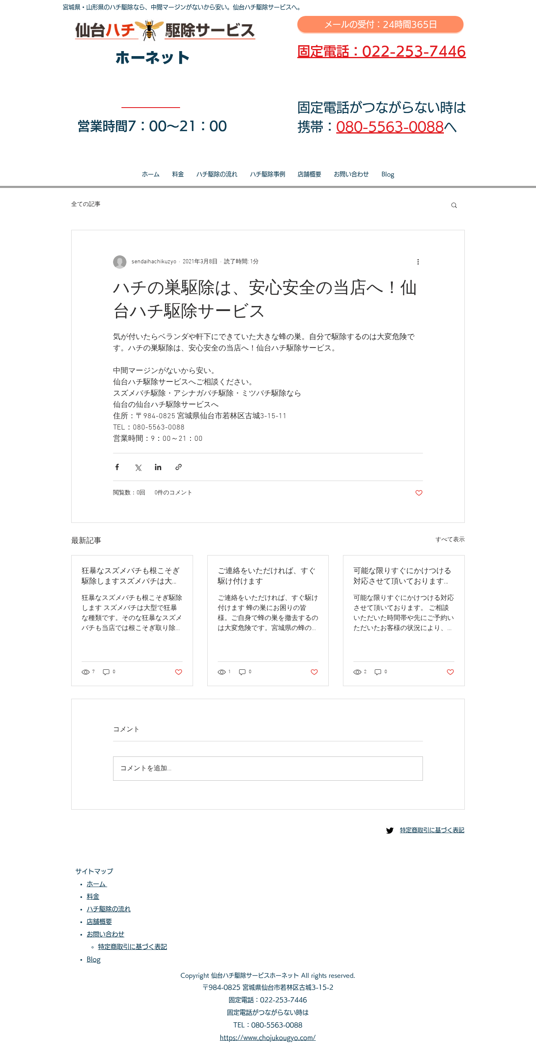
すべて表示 (450, 539)
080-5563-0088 (390, 126)
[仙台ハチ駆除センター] (390, 831)
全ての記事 (85, 204)
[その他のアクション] (418, 262)
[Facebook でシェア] (117, 467)
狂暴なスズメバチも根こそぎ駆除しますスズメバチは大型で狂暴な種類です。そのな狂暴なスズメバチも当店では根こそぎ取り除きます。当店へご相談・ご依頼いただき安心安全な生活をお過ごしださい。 (131, 576)
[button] (454, 204)
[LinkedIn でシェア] (158, 467)
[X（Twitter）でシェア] (138, 467)
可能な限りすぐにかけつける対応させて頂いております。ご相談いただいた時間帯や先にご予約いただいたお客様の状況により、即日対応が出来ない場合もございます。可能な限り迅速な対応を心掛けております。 (402, 576)
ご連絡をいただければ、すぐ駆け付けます (267, 576)
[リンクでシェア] (179, 467)
